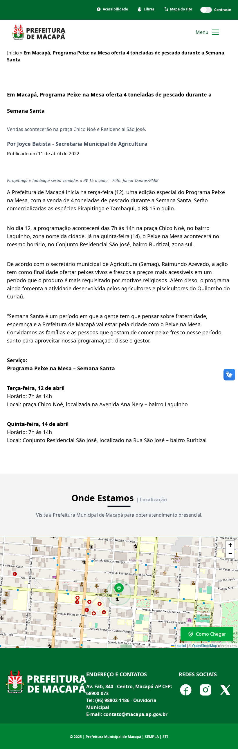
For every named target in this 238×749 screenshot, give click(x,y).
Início (13, 53)
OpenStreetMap (204, 645)
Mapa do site (181, 9)
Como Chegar (211, 634)
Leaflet (180, 645)
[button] (121, 590)
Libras (149, 9)
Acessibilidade (115, 9)
